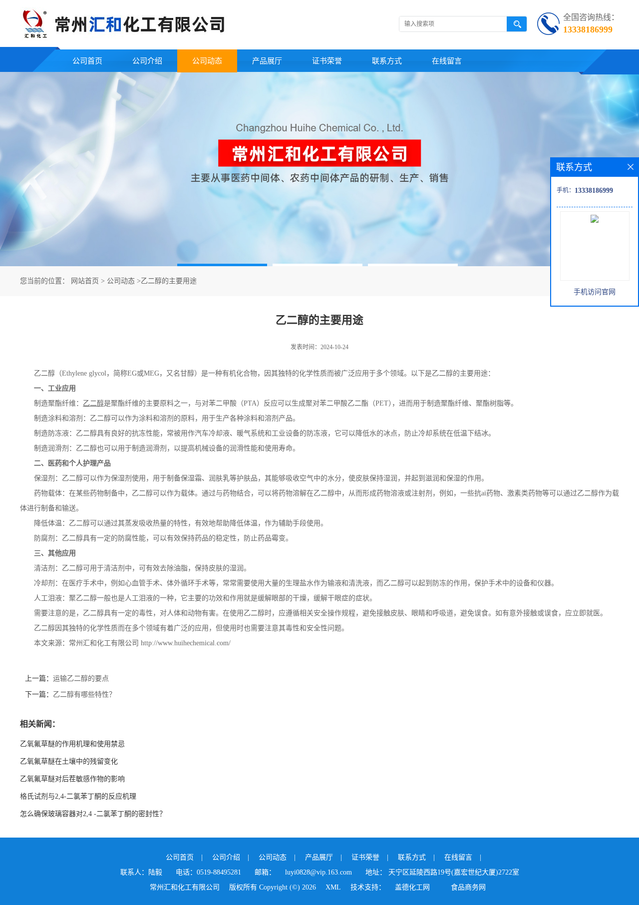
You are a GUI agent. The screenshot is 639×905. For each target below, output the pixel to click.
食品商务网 (468, 887)
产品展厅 (267, 61)
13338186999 (588, 29)
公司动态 (207, 61)
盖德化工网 (412, 887)
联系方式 (387, 61)
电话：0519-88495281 (208, 872)
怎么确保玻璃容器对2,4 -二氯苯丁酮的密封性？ (93, 814)
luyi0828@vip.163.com (318, 872)
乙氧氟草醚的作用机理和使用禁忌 (72, 744)
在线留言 (447, 61)
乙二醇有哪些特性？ (84, 694)
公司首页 (87, 61)
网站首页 (85, 281)
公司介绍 (147, 61)
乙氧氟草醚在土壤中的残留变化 (69, 761)
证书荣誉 (327, 61)
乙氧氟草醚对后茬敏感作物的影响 (72, 779)
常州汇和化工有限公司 (185, 887)
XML (333, 887)
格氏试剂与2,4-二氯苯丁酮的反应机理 (78, 796)
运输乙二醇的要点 (81, 678)
